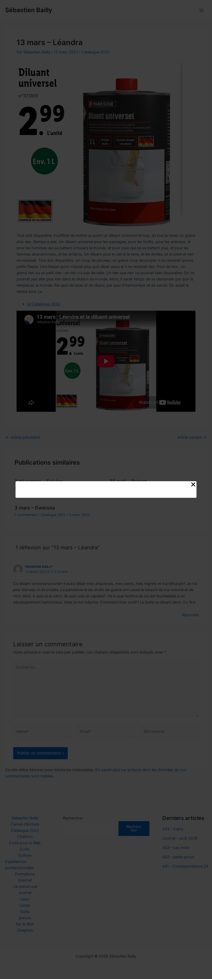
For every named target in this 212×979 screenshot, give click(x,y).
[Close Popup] (193, 484)
